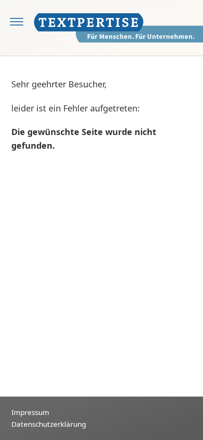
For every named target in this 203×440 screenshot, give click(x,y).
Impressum (30, 412)
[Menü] (17, 22)
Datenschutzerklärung (48, 424)
